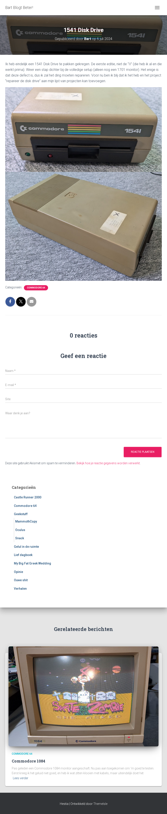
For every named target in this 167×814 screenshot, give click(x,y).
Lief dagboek (23, 555)
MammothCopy (26, 521)
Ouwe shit (21, 580)
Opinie (18, 572)
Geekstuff (21, 514)
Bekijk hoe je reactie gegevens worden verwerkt (108, 463)
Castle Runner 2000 (27, 497)
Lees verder (20, 778)
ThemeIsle (100, 804)
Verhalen (20, 588)
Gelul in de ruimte (26, 546)
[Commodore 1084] (83, 696)
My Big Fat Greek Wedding (32, 563)
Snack (19, 538)
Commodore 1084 (28, 761)
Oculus (20, 530)
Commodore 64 (36, 287)
